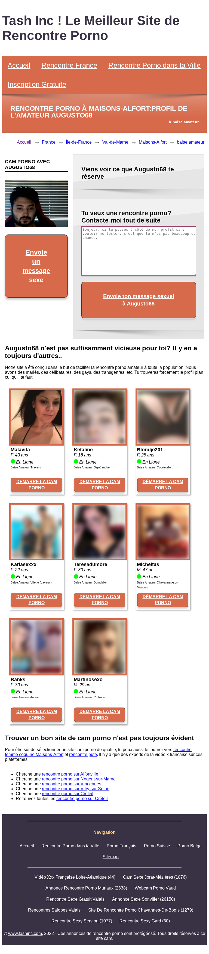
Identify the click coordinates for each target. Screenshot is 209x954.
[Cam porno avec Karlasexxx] (36, 557)
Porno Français (121, 846)
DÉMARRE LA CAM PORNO (36, 484)
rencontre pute (83, 754)
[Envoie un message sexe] (36, 225)
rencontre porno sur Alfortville (70, 774)
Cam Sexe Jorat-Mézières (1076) (155, 877)
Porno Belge (189, 846)
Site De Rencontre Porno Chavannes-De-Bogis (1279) (140, 910)
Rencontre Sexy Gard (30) (144, 921)
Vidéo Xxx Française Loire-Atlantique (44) (75, 877)
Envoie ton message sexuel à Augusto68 (138, 300)
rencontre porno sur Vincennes (71, 784)
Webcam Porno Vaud (155, 888)
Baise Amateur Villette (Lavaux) (31, 582)
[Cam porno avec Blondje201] (163, 442)
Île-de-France (79, 142)
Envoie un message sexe (36, 266)
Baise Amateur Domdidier (90, 582)
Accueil (19, 65)
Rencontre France (69, 65)
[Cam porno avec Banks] (36, 672)
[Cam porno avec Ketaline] (99, 442)
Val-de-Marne (115, 142)
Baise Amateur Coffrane (89, 697)
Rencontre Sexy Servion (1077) (81, 921)
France (49, 142)
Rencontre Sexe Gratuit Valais (75, 899)
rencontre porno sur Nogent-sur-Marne (79, 779)
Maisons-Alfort (153, 142)
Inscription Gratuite (37, 84)
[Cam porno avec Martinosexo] (99, 672)
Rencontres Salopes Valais (54, 910)
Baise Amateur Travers (26, 467)
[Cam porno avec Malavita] (36, 442)
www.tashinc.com (25, 933)
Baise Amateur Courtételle (154, 467)
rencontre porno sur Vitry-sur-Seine (75, 788)
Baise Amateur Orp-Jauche (92, 467)
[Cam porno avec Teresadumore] (99, 557)
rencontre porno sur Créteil (67, 793)
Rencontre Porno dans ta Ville (154, 65)
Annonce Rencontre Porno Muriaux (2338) (86, 888)
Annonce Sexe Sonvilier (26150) (143, 899)
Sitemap (111, 856)
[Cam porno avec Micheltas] (163, 557)
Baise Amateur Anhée (25, 697)
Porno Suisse (157, 846)
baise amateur (190, 142)
